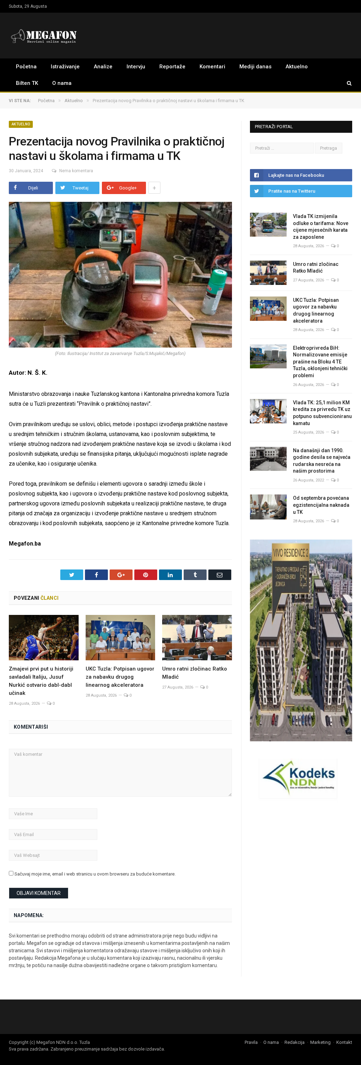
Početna (26, 66)
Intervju (136, 66)
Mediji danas (255, 66)
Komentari (212, 66)
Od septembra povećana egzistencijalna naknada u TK (321, 505)
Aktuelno (297, 66)
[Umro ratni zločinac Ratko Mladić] (197, 637)
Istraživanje (65, 66)
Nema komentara (76, 170)
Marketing (320, 1042)
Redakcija (294, 1042)
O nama (62, 83)
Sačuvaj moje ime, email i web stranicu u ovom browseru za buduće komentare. (95, 874)
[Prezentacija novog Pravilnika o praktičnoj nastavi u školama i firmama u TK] (120, 276)
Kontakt (344, 1042)
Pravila (251, 1042)
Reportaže (172, 66)
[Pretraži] (345, 83)
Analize (103, 66)
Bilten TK (27, 83)
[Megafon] (44, 35)
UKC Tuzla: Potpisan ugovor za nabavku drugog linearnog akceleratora (120, 677)
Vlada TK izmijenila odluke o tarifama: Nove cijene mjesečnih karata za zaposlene (320, 226)
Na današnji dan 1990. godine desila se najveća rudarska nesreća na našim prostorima (321, 461)
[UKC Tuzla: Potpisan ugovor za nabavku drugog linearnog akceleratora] (120, 637)
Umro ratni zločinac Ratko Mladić (315, 267)
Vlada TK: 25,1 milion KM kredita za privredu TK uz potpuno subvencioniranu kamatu (322, 413)
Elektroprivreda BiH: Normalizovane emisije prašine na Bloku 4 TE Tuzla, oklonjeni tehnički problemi (320, 361)
